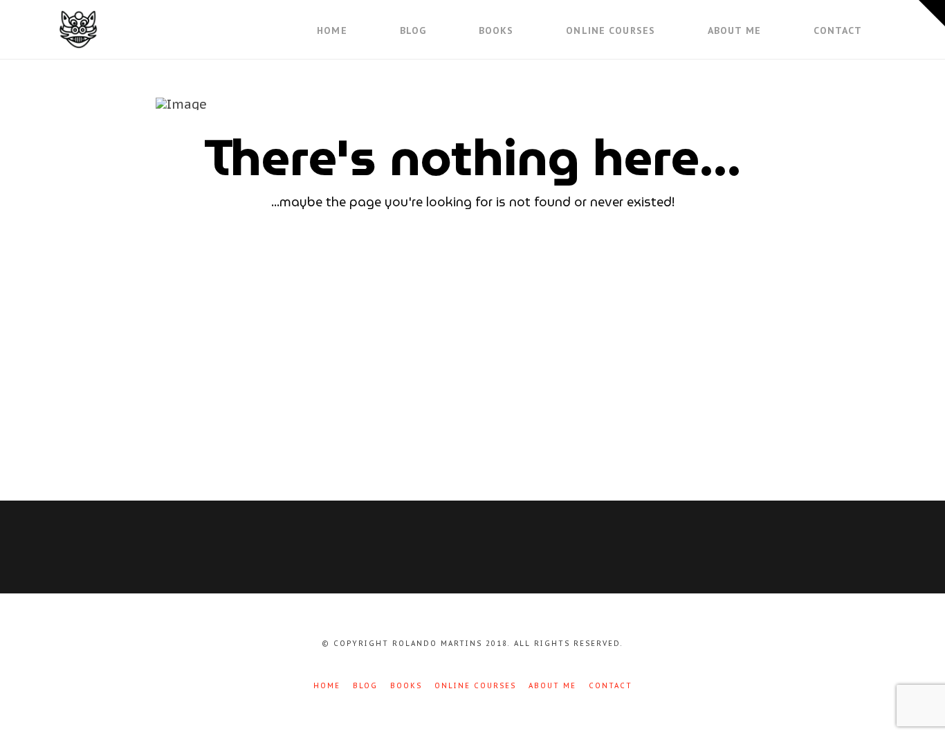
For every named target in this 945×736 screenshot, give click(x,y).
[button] (932, 13)
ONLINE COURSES (475, 685)
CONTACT (610, 685)
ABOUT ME (552, 685)
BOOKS (406, 685)
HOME (326, 685)
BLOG (365, 685)
